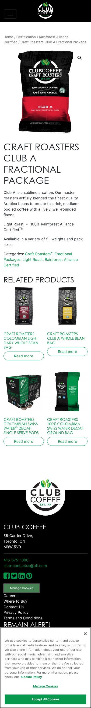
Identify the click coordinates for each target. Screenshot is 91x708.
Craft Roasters (38, 254)
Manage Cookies (21, 588)
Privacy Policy (16, 612)
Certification (26, 37)
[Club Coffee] (45, 10)
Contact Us (14, 606)
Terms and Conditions (23, 618)
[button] (79, 58)
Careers (10, 595)
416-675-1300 (16, 560)
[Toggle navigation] (10, 14)
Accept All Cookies (46, 699)
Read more (23, 356)
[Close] (85, 634)
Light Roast (33, 259)
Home (8, 37)
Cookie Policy (31, 677)
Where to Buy (15, 601)
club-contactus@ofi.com (25, 565)
